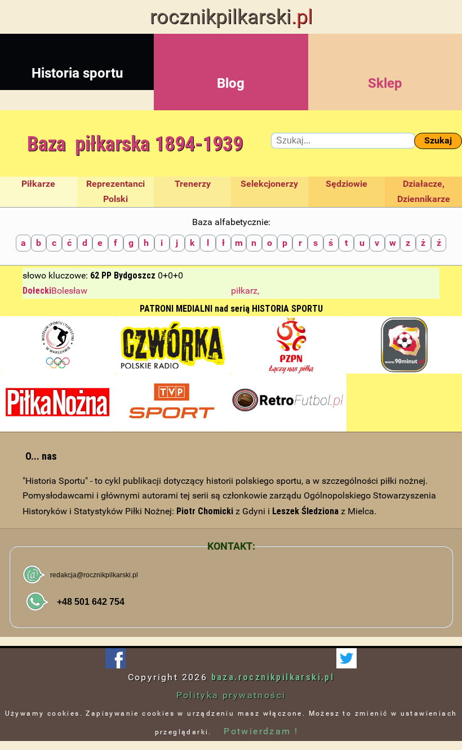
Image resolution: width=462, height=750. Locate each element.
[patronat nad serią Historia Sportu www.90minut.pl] (404, 345)
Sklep (385, 83)
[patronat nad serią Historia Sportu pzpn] (288, 345)
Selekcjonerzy (269, 183)
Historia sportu (77, 73)
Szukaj (438, 140)
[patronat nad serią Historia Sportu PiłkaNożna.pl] (57, 403)
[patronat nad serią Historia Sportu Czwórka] (173, 345)
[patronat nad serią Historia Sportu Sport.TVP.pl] (173, 403)
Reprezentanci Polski (115, 191)
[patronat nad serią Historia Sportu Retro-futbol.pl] (288, 403)
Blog (231, 83)
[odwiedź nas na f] (115, 658)
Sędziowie (346, 183)
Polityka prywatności (231, 695)
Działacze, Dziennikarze (423, 191)
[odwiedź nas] (346, 658)
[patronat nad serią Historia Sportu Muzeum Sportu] (57, 345)
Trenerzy (193, 183)
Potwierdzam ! (261, 731)
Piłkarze (38, 183)
